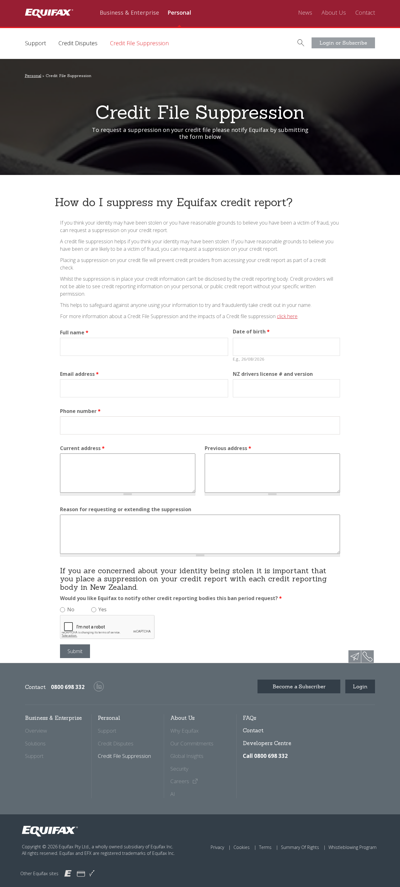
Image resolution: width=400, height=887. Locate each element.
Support (35, 43)
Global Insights (186, 755)
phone (367, 656)
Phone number (80, 411)
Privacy (217, 847)
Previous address (228, 448)
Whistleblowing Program (352, 847)
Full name (74, 332)
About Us (334, 12)
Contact (365, 12)
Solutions (35, 743)
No (70, 609)
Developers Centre (267, 743)
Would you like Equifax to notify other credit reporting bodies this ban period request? (171, 598)
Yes (102, 609)
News (305, 12)
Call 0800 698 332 (265, 755)
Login (360, 686)
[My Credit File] (81, 873)
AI (172, 793)
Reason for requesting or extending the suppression (125, 509)
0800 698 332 (68, 687)
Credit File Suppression (139, 43)
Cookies (241, 847)
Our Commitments (191, 743)
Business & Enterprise (129, 12)
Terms (265, 847)
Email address (79, 374)
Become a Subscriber (299, 686)
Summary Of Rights (300, 847)
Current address (82, 448)
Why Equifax (184, 730)
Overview (36, 730)
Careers (180, 781)
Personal (179, 12)
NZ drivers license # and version (273, 374)
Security (179, 768)
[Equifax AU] (68, 873)
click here (287, 316)
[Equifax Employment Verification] (91, 873)
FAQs (249, 718)
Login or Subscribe (343, 43)
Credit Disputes (78, 43)
